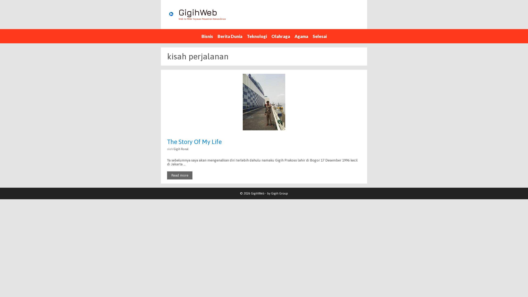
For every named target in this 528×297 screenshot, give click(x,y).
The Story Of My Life (194, 141)
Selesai (320, 36)
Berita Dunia (230, 36)
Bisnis (207, 36)
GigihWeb (198, 12)
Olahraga (280, 36)
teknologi (257, 36)
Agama (301, 36)
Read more (179, 175)
